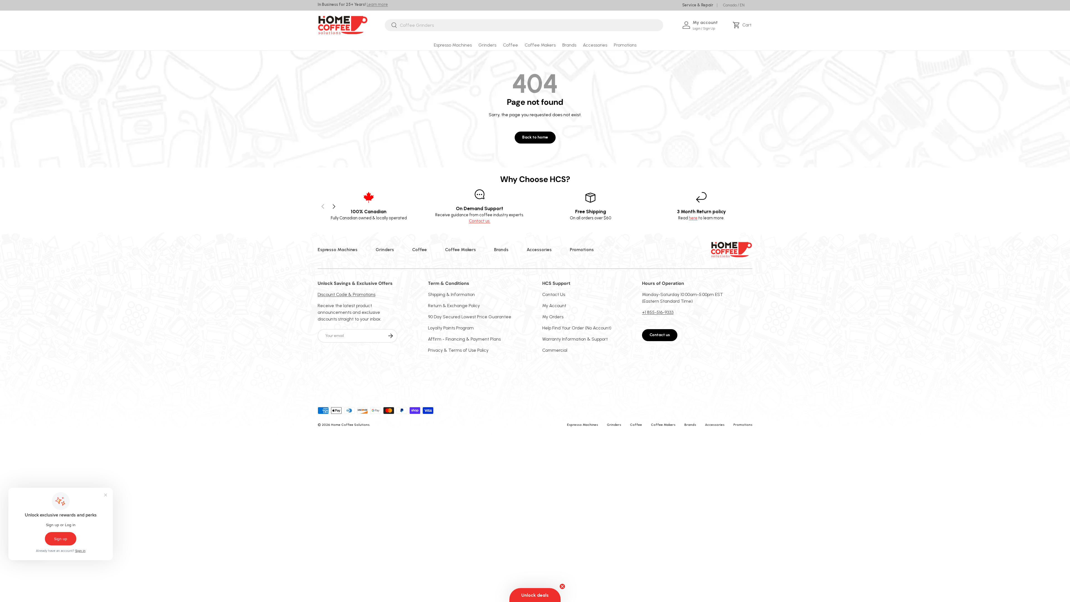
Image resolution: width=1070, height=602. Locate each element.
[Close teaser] (562, 586)
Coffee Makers (540, 45)
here (693, 217)
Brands (569, 45)
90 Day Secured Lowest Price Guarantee (469, 316)
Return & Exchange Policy (454, 305)
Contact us (660, 334)
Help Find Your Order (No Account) (576, 328)
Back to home (535, 137)
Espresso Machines (453, 45)
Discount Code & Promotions (346, 294)
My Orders (552, 316)
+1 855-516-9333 (657, 312)
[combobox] (524, 25)
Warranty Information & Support (575, 339)
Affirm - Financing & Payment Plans (464, 339)
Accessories (595, 45)
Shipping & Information (451, 294)
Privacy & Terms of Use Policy (458, 350)
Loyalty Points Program (451, 328)
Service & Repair (697, 5)
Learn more (377, 4)
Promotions (625, 45)
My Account (554, 305)
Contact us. (479, 221)
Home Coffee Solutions (350, 425)
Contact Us (553, 294)
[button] (743, 25)
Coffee (510, 45)
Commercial (554, 350)
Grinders (487, 45)
